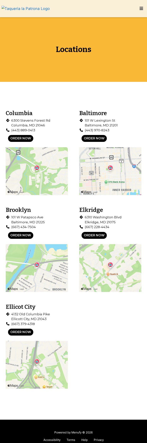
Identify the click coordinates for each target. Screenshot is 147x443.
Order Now (20, 138)
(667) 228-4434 (97, 227)
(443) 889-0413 (23, 130)
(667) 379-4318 (23, 324)
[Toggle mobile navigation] (141, 8)
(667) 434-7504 (23, 227)
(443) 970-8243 (97, 130)
